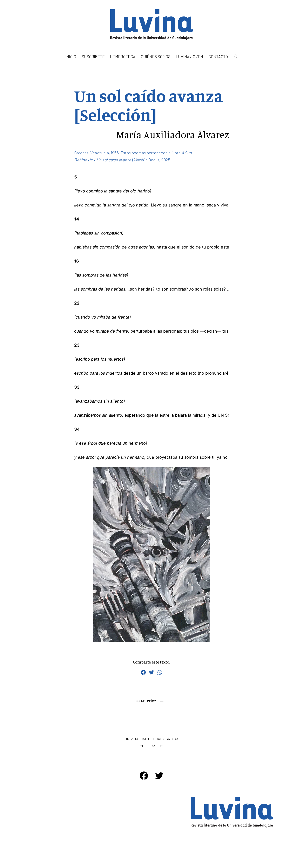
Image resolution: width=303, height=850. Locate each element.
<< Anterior (146, 700)
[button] (235, 57)
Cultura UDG (151, 746)
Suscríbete (93, 56)
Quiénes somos (155, 56)
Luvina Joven (189, 56)
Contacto (218, 56)
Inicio (70, 56)
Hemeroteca (122, 56)
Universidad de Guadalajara (151, 738)
